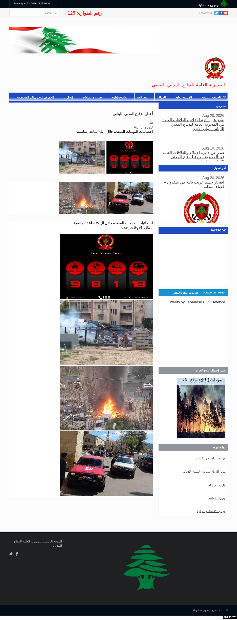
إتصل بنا (68, 97)
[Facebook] (221, 13)
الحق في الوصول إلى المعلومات (35, 97)
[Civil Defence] (215, 68)
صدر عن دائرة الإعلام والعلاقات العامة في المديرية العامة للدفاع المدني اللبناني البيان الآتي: (193, 124)
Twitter (216, 13)
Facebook (17, 554)
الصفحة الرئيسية (211, 97)
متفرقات (142, 97)
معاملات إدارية (120, 97)
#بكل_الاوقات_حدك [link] (136, 227)
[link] (82, 172)
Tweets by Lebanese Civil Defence (196, 302)
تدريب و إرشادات (92, 97)
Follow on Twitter (214, 292)
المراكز (161, 97)
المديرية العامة (183, 97)
